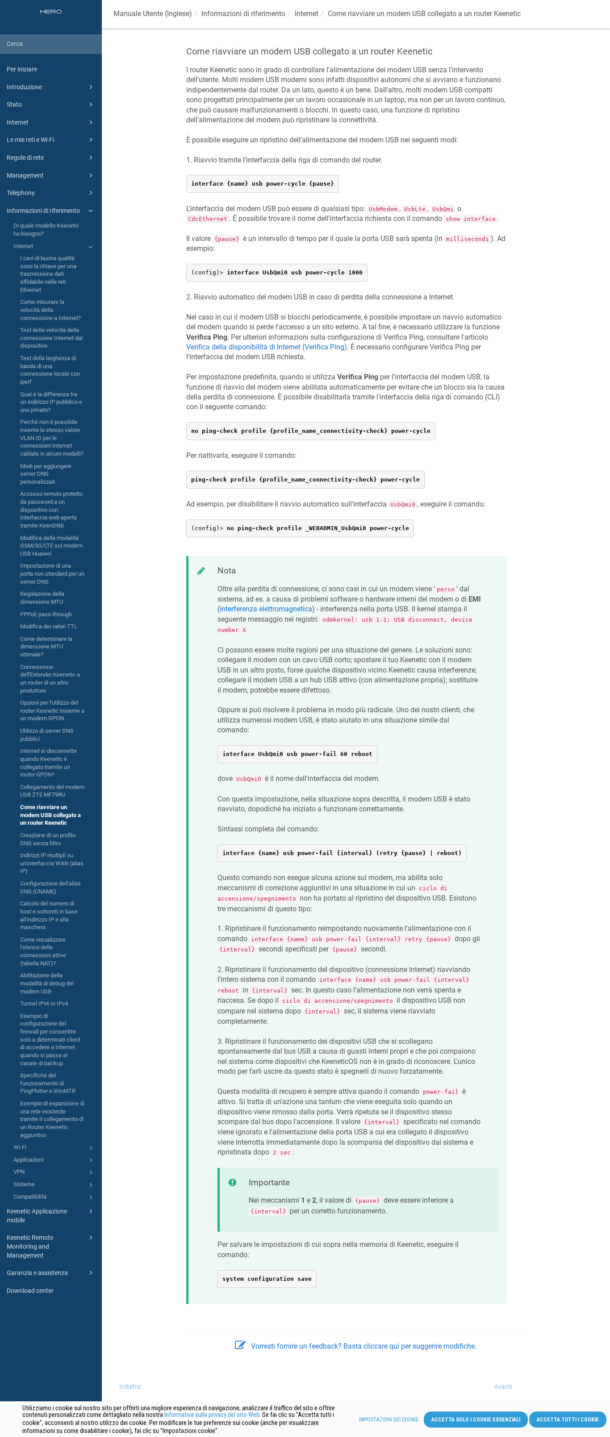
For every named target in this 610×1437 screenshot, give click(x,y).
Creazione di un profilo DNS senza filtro (47, 839)
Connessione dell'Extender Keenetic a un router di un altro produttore (50, 679)
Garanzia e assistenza (37, 1272)
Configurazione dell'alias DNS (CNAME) (50, 887)
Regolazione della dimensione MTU (42, 597)
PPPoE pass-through (46, 614)
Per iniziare (22, 69)
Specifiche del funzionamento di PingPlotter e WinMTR (47, 1083)
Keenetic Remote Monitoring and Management (30, 1246)
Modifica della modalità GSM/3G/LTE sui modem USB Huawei (51, 546)
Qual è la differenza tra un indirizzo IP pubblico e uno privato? (51, 402)
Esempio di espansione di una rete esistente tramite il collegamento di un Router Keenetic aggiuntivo (52, 1119)
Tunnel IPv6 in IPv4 (44, 1003)
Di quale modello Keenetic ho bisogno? (46, 229)
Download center (30, 1290)
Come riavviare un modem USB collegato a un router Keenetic (50, 815)
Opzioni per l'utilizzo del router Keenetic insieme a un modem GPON (52, 710)
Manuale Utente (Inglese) (152, 13)
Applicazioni (28, 1159)
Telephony (21, 192)
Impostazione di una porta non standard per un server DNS (52, 573)
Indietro (130, 1386)
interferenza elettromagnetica (266, 609)
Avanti (503, 1386)
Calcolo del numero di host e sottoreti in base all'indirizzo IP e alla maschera (49, 915)
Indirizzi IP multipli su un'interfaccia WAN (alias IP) (52, 863)
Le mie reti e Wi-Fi (30, 139)
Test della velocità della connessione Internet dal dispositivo (51, 338)
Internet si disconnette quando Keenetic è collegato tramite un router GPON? (48, 763)
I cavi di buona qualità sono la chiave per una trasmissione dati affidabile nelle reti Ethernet (48, 274)
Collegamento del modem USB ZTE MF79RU (52, 791)
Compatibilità (29, 1196)
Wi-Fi (19, 1147)
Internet (18, 122)
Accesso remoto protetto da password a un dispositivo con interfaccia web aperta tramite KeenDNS (51, 509)
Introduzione (24, 87)
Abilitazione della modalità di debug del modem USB (47, 983)
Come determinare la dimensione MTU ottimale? (46, 646)
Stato (14, 104)
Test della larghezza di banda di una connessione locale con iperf (50, 370)
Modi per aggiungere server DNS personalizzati (45, 474)
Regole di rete (25, 157)
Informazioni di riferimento (43, 210)
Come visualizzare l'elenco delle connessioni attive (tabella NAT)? (43, 951)
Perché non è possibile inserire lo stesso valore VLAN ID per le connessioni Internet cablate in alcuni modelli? (52, 438)
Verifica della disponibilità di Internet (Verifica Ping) (266, 347)
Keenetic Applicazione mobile (37, 1216)
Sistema (23, 1184)
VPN (19, 1171)
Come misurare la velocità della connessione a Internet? (50, 310)
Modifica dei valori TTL (48, 626)
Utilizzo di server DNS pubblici (47, 734)
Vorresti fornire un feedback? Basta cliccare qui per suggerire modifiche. (363, 1346)
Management (25, 175)
